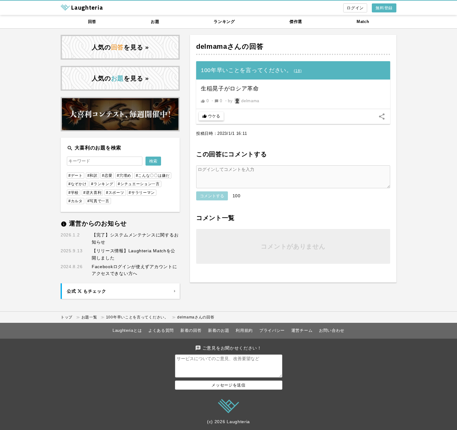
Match (363, 21)
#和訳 (92, 175)
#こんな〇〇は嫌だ (153, 175)
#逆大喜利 (92, 192)
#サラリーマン (142, 192)
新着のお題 (218, 330)
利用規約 (244, 330)
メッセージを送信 (228, 385)
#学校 (73, 192)
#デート (75, 175)
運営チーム (302, 330)
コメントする (212, 196)
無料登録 (384, 8)
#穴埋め (124, 175)
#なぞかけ (77, 184)
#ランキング (102, 184)
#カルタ (75, 201)
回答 (92, 21)
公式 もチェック (86, 291)
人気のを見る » (120, 47)
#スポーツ (115, 192)
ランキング (224, 21)
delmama (211, 46)
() (298, 71)
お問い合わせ (331, 330)
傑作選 (295, 21)
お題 (155, 21)
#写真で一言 (98, 201)
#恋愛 (107, 175)
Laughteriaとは (127, 330)
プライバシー (272, 330)
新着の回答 (191, 330)
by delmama (243, 100)
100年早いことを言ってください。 (137, 317)
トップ (66, 317)
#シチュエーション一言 (139, 184)
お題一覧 (89, 317)
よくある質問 (161, 330)
